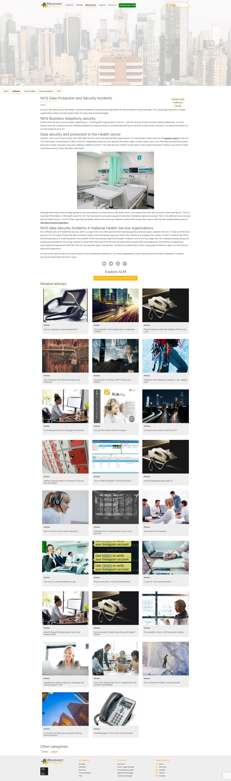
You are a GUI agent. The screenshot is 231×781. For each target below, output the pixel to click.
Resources (91, 5)
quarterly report (171, 138)
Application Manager (125, 773)
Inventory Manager (124, 776)
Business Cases (178, 99)
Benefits (82, 764)
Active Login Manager (125, 767)
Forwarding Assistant (125, 770)
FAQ (59, 91)
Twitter (161, 773)
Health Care (178, 102)
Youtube (162, 776)
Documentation (46, 91)
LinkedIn (162, 770)
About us (112, 5)
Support (102, 5)
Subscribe (162, 767)
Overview (121, 764)
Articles (16, 91)
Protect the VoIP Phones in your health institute (115, 278)
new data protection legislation (54, 222)
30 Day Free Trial (127, 5)
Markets (79, 5)
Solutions (69, 5)
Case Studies (29, 91)
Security (178, 106)
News (6, 91)
